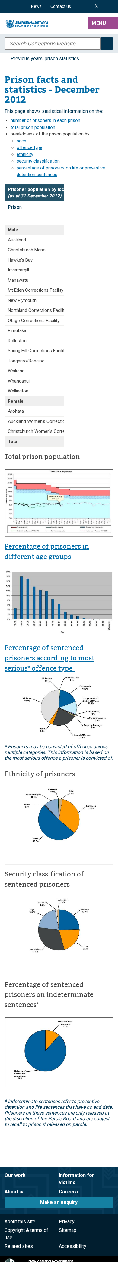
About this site (20, 1221)
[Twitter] (96, 6)
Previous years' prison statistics (45, 58)
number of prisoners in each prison (45, 120)
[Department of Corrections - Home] (45, 24)
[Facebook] (82, 6)
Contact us (60, 6)
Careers (68, 1192)
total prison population (33, 127)
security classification (38, 161)
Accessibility (72, 1246)
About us (15, 1192)
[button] (103, 23)
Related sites (19, 1246)
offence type (29, 147)
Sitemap (67, 1230)
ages (21, 141)
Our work (15, 1175)
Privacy (67, 1221)
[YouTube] (103, 6)
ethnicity (25, 154)
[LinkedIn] (111, 6)
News (36, 6)
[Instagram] (89, 6)
